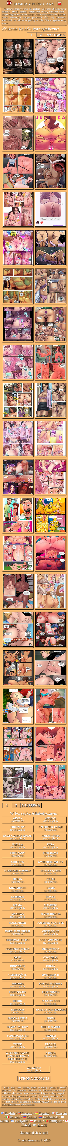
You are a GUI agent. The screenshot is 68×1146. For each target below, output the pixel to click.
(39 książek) (50, 863)
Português (55, 1121)
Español (44, 1113)
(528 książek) (50, 906)
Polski (38, 1121)
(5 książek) (17, 863)
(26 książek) (51, 1002)
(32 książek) (50, 1054)
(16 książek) (50, 871)
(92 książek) (50, 993)
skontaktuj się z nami (34, 1132)
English (10, 1113)
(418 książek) (17, 984)
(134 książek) (17, 1002)
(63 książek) (17, 819)
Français (61, 1113)
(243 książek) (50, 845)
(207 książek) (50, 967)
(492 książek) (17, 1057)
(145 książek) (17, 828)
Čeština (32, 1117)
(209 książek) (50, 819)
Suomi (4, 1121)
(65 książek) (34, 1069)
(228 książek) (17, 976)
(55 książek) (50, 889)
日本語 (26, 1125)
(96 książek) (17, 880)
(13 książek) (17, 871)
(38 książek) (50, 880)
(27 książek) (50, 976)
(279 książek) (17, 941)
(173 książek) (17, 906)
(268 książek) (17, 845)
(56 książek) (51, 915)
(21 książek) (17, 924)
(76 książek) (17, 932)
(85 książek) (50, 1045)
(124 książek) (50, 941)
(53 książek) (50, 1028)
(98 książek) (51, 828)
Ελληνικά (21, 1121)
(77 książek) (50, 898)
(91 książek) (50, 1019)
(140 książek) (51, 837)
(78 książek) (17, 1019)
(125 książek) (50, 1037)
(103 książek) (17, 950)
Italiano (15, 1117)
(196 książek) (17, 915)
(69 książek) (17, 854)
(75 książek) (17, 1011)
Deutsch (26, 1113)
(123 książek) (17, 1045)
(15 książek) (50, 854)
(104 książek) (17, 837)
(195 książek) (50, 932)
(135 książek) (17, 1028)
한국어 (42, 1125)
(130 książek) (17, 898)
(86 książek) (50, 924)
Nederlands (50, 1117)
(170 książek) (50, 958)
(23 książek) (17, 967)
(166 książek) (17, 993)
